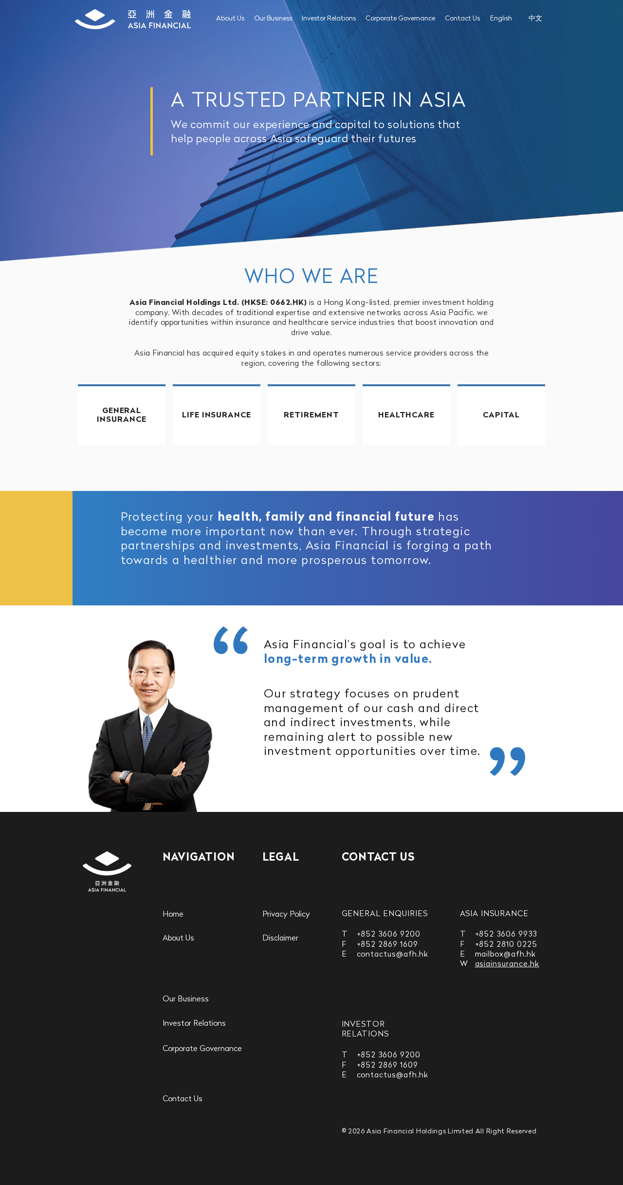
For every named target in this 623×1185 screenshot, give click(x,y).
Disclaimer (280, 938)
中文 (535, 18)
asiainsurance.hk (507, 964)
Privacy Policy (286, 915)
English (501, 18)
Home (173, 915)
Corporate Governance (400, 18)
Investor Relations (329, 18)
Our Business (273, 18)
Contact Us (462, 18)
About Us (230, 18)
